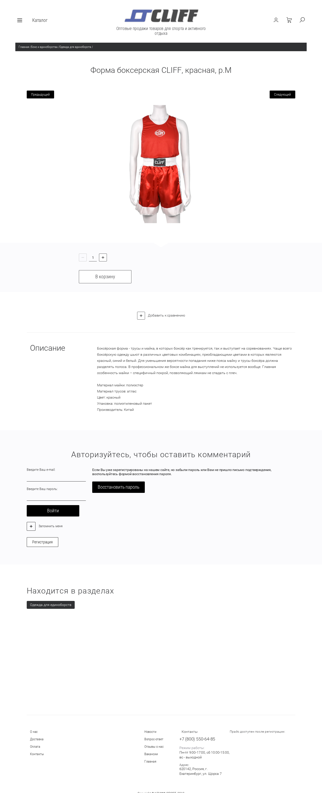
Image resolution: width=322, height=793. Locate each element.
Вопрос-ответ (153, 739)
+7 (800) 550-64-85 (197, 739)
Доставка (37, 739)
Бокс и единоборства (44, 47)
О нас (34, 732)
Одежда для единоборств (75, 47)
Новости (150, 732)
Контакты (37, 754)
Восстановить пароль (118, 487)
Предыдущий (40, 94)
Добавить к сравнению (166, 315)
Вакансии (151, 754)
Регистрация (42, 542)
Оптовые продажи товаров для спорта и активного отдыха (161, 31)
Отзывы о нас (154, 746)
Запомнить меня (50, 526)
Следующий (282, 94)
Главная (24, 47)
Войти (53, 510)
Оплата (35, 746)
